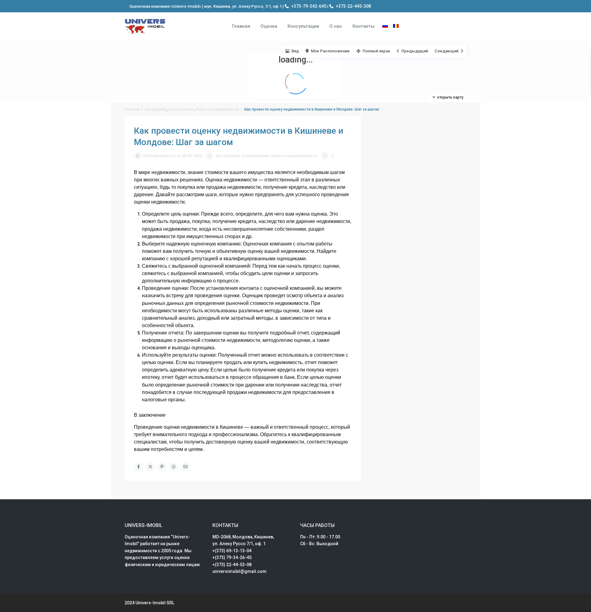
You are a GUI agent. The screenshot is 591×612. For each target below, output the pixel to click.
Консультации (303, 26)
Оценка (268, 26)
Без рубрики (156, 109)
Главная (241, 26)
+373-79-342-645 (308, 6)
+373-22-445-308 (353, 6)
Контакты (363, 26)
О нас (335, 26)
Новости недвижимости (217, 109)
